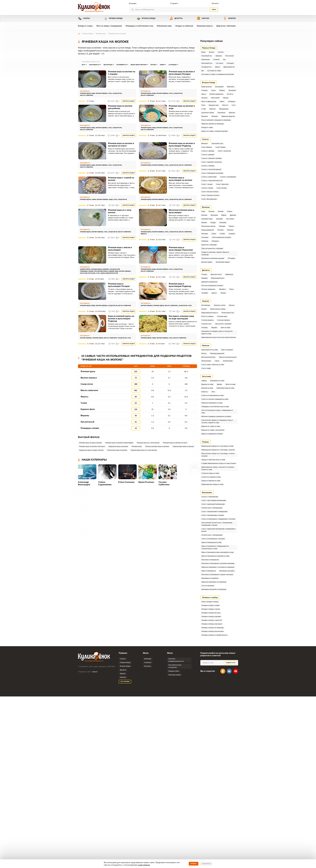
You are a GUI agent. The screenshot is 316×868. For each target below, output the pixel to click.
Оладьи (213, 222)
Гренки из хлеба (219, 305)
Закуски (203, 18)
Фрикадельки (223, 109)
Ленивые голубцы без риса (210, 613)
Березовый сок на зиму (209, 350)
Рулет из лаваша (207, 316)
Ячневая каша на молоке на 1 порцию (121, 73)
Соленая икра (222, 316)
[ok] (222, 671)
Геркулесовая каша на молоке (183, 446)
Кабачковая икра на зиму (225, 388)
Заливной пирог (207, 219)
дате (83, 64)
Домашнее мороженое (209, 282)
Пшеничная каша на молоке (117, 450)
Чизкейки (204, 293)
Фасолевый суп (206, 63)
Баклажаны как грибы (226, 571)
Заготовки (206, 376)
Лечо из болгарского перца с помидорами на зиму (217, 411)
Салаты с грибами (207, 166)
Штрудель (215, 241)
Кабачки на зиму (207, 388)
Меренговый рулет (217, 278)
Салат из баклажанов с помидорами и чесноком (218, 519)
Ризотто (225, 105)
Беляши (211, 211)
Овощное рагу (214, 105)
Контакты (215, 3)
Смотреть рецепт (128, 101)
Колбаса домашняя (216, 94)
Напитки (229, 18)
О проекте (174, 3)
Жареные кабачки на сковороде (212, 124)
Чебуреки (204, 241)
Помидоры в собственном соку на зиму (215, 406)
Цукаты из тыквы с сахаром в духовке (214, 131)
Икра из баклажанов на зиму (211, 542)
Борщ (203, 52)
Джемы (219, 384)
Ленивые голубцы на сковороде (212, 628)
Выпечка (206, 207)
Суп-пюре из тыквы (214, 71)
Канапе (204, 309)
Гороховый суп (206, 56)
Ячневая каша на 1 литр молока (119, 211)
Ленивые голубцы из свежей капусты (214, 635)
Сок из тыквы (206, 368)
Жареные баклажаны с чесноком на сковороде (217, 567)
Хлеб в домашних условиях (221, 237)
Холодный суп (206, 67)
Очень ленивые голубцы (209, 602)
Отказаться (206, 863)
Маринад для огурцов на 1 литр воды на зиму (217, 446)
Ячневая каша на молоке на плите (175, 443)
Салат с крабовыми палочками (212, 173)
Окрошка (219, 56)
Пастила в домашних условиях (212, 285)
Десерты (176, 18)
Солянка (216, 59)
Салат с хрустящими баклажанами (213, 500)
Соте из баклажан (207, 586)
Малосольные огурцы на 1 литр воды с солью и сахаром (218, 455)
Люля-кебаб (215, 98)
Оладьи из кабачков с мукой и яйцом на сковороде (215, 253)
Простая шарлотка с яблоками (212, 248)
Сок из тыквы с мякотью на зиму (212, 364)
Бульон (211, 52)
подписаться (230, 662)
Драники (233, 215)
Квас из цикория (227, 350)
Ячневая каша (101, 33)
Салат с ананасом (224, 151)
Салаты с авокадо (207, 151)
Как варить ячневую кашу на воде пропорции (181, 317)
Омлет (222, 101)
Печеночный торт (228, 313)
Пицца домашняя (207, 230)
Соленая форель (207, 320)
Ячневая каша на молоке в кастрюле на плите (121, 144)
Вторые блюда (146, 18)
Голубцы (204, 90)
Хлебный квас (228, 361)
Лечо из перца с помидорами (109, 26)
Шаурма (214, 327)
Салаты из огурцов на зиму (211, 477)
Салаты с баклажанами (209, 497)
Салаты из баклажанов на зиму (212, 395)
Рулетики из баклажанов (210, 560)
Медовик (204, 278)
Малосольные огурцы (218, 309)
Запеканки (232, 90)
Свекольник (205, 59)
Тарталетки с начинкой (223, 324)
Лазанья (204, 98)
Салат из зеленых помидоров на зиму (214, 399)
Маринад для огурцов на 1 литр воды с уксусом (218, 450)
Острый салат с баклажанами (211, 535)
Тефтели (212, 109)
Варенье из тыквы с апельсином (212, 430)
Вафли (223, 215)
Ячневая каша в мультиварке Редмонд (180, 285)
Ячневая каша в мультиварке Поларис (119, 285)
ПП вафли (231, 258)
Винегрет (204, 143)
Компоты (204, 392)
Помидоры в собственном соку (139, 26)
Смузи (217, 361)
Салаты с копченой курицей (211, 169)
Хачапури (204, 237)
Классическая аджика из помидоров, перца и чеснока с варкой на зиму (217, 421)
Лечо (213, 392)
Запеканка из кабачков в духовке (212, 258)
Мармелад (229, 274)
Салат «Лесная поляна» (210, 192)
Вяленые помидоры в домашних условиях (216, 416)
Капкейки (219, 219)
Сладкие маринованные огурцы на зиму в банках (218, 463)
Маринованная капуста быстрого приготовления (218, 337)
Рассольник (229, 56)
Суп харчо (219, 63)
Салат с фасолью (222, 184)
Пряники (230, 230)
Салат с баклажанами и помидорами (214, 511)
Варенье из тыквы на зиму (210, 426)
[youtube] (235, 671)
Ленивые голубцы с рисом (210, 609)
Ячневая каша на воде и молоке (90, 443)
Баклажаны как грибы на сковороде (213, 589)
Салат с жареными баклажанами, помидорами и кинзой (218, 530)
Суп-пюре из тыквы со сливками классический (217, 74)
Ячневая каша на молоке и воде (182, 107)
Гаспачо (221, 52)
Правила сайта (173, 671)
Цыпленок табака (207, 113)
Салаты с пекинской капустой (211, 180)
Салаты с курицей (207, 154)
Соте (233, 105)
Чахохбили (221, 113)
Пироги (231, 226)
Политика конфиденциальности (176, 660)
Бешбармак (219, 87)
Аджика (204, 381)
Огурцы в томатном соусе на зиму (213, 460)
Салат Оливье (221, 147)
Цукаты (214, 293)
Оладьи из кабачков (184, 26)
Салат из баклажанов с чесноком (213, 539)
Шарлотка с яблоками (226, 26)
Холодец (204, 327)
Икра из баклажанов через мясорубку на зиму (217, 552)
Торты (231, 289)
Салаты (84, 18)
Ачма (203, 211)
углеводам (173, 64)
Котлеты (230, 94)
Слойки (222, 234)
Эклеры (223, 293)
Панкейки (222, 222)
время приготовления (139, 64)
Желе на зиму (230, 384)
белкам (153, 64)
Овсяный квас (206, 361)
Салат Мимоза (206, 147)
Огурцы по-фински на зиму (210, 481)
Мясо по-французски (208, 101)
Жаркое (222, 90)
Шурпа (217, 67)
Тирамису (222, 289)
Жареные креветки (228, 116)
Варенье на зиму (207, 384)
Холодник (230, 63)
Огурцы (205, 442)
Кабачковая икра (164, 26)
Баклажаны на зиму (217, 381)
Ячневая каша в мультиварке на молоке (180, 179)
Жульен (231, 305)
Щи (202, 71)
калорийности (121, 64)
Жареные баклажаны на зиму (211, 403)
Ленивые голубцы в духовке (211, 616)
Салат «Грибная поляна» (210, 195)
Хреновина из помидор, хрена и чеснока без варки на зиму (217, 332)
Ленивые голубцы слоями (210, 605)
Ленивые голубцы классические (212, 631)
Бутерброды (205, 305)
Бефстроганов (206, 87)
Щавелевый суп (229, 67)
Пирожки (222, 226)
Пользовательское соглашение (174, 666)
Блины (229, 211)
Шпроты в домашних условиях (212, 434)
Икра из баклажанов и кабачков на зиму (215, 556)
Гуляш (213, 90)
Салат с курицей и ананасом (211, 162)
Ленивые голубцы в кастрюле (211, 624)
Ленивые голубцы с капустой (211, 620)
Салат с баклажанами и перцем (212, 515)
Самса (213, 234)
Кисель (203, 353)
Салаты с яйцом (207, 188)
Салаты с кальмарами (228, 177)
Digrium (95, 672)
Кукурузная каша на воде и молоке (91, 450)
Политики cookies (174, 675)
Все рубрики (125, 681)
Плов (203, 105)
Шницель (204, 116)
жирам (162, 64)
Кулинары (132, 3)
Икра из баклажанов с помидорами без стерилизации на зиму (215, 547)
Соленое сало (206, 324)
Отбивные (231, 101)
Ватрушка (214, 215)
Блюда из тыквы (85, 26)
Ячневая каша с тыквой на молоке (121, 179)
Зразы (203, 94)
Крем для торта (216, 274)
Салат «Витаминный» (209, 199)
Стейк (203, 109)
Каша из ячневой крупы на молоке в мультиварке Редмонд (121, 318)
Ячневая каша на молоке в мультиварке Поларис (182, 73)
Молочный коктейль (208, 357)
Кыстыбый (230, 219)
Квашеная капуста (205, 26)
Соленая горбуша (223, 320)
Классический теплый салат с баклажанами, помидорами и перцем (217, 524)
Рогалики (204, 234)
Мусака (225, 98)
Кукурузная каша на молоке (118, 446)
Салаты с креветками (209, 177)
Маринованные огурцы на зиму (212, 484)
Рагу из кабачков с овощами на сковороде (216, 120)
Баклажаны (207, 492)
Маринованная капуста (209, 313)
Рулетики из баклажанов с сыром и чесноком (217, 574)
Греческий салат (217, 143)
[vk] (229, 671)
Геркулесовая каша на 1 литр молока (144, 450)
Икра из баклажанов (208, 571)
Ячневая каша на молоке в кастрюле (92, 446)
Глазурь (204, 274)
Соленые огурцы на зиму (210, 473)
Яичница (215, 116)
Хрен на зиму (225, 327)
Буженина (230, 87)
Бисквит (221, 211)
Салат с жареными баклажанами (213, 504)
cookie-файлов (144, 865)
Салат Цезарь (222, 188)
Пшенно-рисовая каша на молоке (157, 446)
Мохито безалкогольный (227, 357)
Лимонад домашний (217, 353)
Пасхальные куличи (208, 226)
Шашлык (232, 113)
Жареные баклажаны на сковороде (213, 582)
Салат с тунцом (206, 184)
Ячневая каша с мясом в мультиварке (120, 248)
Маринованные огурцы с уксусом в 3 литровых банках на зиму (217, 468)
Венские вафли (206, 262)
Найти (214, 9)
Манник (204, 222)
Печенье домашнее (208, 289)
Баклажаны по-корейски (209, 578)
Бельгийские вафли (223, 262)
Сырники (232, 234)
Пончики (220, 230)
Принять (194, 863)
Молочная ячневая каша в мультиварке (181, 211)
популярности (94, 64)
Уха (224, 59)
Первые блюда (113, 18)
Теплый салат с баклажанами (211, 508)
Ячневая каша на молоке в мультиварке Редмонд (182, 144)
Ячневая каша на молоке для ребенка (120, 107)
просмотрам (107, 64)
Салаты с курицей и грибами (211, 158)
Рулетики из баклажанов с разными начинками (217, 563)
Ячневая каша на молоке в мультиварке (119, 443)
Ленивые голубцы (210, 597)
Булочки (204, 215)
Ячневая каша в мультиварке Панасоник (181, 248)
